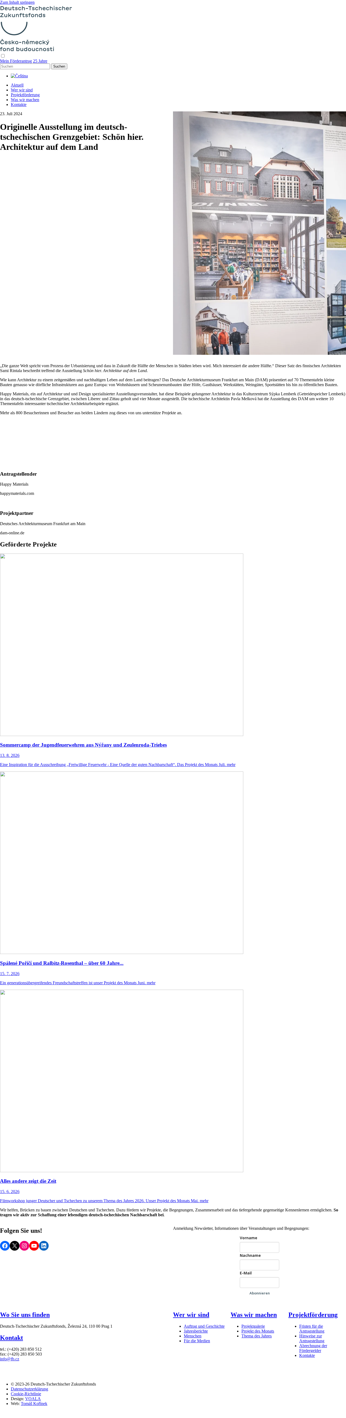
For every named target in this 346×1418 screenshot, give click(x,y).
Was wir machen (25, 99)
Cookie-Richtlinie (26, 1394)
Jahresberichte (196, 1331)
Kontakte (18, 104)
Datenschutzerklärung (29, 1389)
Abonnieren (259, 1293)
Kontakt (11, 1337)
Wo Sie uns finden (25, 1314)
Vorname (248, 1237)
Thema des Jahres (256, 1336)
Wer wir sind (22, 90)
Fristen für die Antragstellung (311, 1328)
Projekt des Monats (257, 1331)
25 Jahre (40, 61)
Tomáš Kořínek (34, 1403)
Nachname (250, 1255)
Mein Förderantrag (16, 61)
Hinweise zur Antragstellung (311, 1338)
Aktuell (17, 85)
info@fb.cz (9, 1359)
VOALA (33, 1398)
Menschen (192, 1336)
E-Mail (246, 1272)
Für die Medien (197, 1341)
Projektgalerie (253, 1326)
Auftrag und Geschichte (204, 1326)
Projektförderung (25, 94)
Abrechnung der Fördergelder (313, 1348)
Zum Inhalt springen (17, 2)
